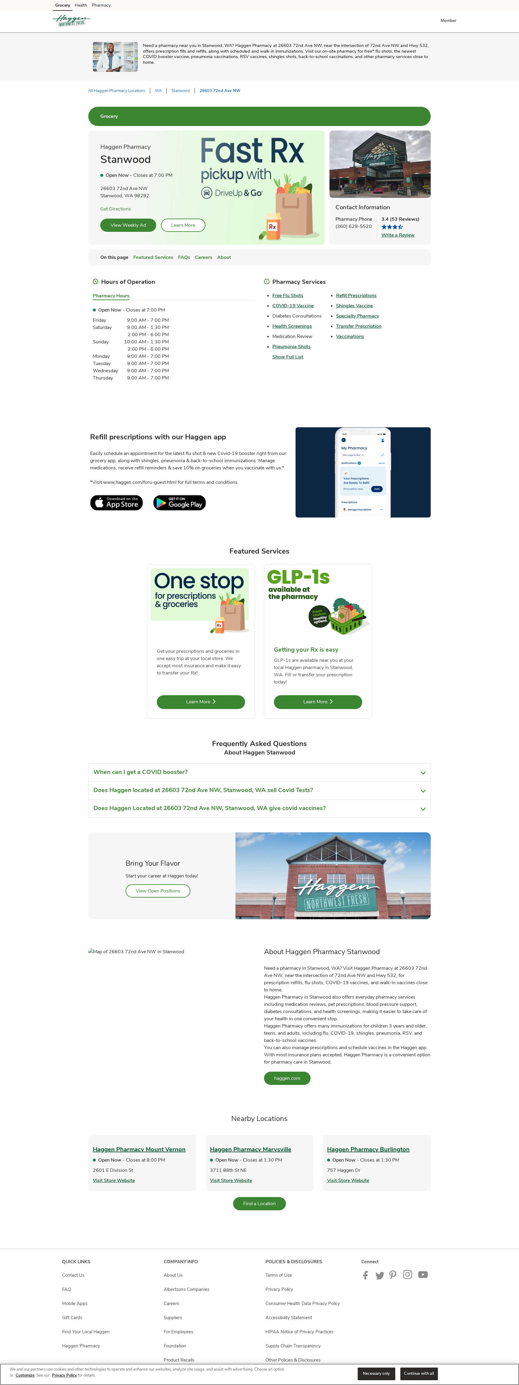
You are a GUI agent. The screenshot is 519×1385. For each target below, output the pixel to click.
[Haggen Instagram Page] (408, 1277)
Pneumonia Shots (291, 346)
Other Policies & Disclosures (293, 1360)
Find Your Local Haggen (86, 1332)
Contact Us (73, 1275)
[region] (259, 1374)
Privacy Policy (279, 1289)
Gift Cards (72, 1318)
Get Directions (115, 209)
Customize (25, 1375)
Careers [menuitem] (203, 257)
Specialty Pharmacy (357, 316)
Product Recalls (179, 1360)
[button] (449, 20)
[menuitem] (109, 116)
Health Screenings (292, 326)
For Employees (178, 1332)
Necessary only (376, 1373)
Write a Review (398, 235)
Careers (171, 1304)
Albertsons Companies (186, 1289)
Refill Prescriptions (356, 295)
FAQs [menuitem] (184, 257)
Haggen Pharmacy (81, 1346)
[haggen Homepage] (71, 22)
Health (81, 5)
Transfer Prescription (358, 326)
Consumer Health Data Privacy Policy (303, 1304)
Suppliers (173, 1318)
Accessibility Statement (289, 1318)
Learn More (183, 225)
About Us (173, 1275)
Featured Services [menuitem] (153, 257)
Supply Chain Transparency (293, 1346)
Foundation (175, 1346)
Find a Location (264, 1203)
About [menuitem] (224, 257)
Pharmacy (101, 5)
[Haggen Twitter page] (380, 1277)
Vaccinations (350, 336)
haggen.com (292, 1078)
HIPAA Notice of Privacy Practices (299, 1332)
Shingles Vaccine (354, 305)
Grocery (62, 5)
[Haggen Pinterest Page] (394, 1277)
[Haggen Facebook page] (367, 1277)
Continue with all (419, 1373)
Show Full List (287, 357)
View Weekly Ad (128, 225)
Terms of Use (279, 1275)
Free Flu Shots (287, 295)
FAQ (66, 1289)
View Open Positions (163, 890)
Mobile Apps (74, 1304)
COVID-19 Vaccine (293, 305)
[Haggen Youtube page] (423, 1277)
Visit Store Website (114, 1180)
